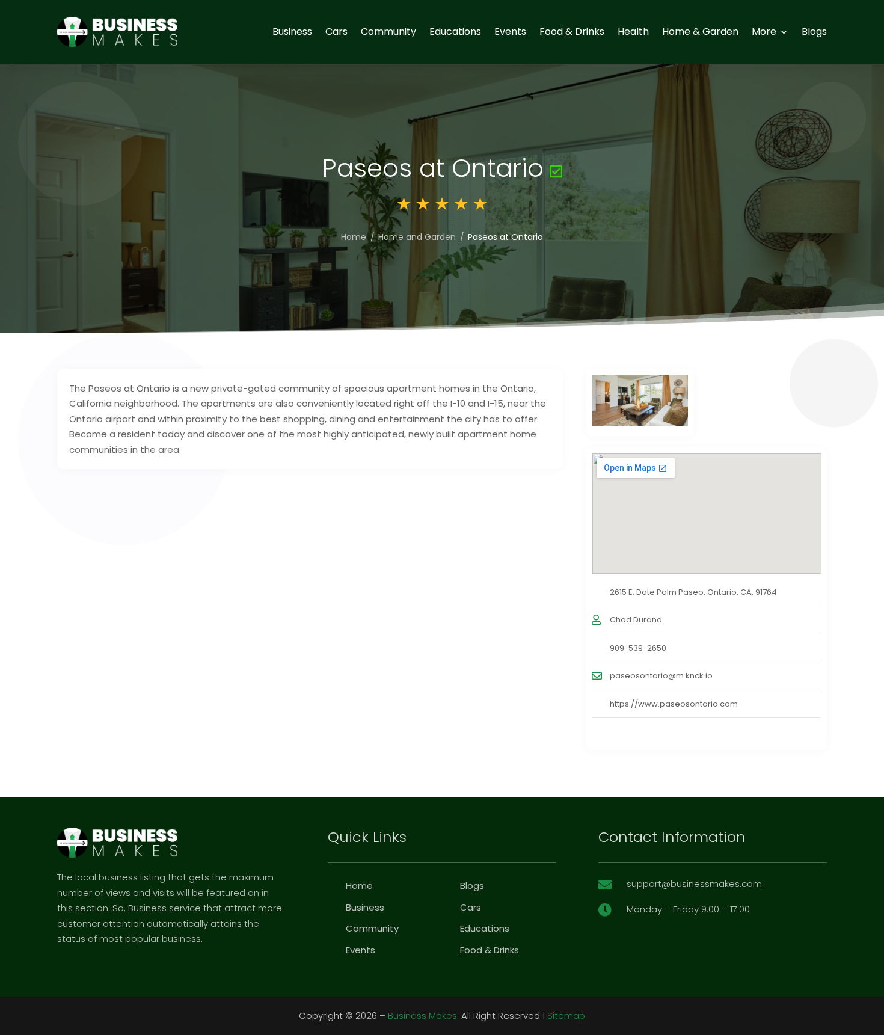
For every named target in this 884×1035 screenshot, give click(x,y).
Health (633, 31)
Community (388, 31)
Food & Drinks (571, 31)
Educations (455, 31)
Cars (336, 31)
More (764, 31)
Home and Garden (417, 237)
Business (292, 31)
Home (353, 237)
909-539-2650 (638, 648)
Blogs (814, 31)
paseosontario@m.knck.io (661, 675)
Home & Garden (700, 31)
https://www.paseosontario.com (674, 704)
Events (510, 31)
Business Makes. (423, 1015)
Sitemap (566, 1015)
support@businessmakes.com (694, 883)
